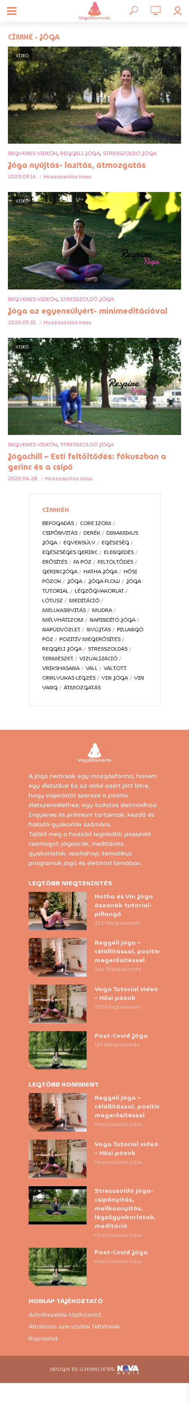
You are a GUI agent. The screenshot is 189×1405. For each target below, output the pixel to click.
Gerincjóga (59, 571)
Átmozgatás (82, 687)
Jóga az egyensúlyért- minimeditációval (87, 311)
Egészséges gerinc (70, 552)
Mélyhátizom (63, 620)
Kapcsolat (43, 1338)
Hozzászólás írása (67, 176)
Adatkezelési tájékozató (65, 1314)
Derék (92, 533)
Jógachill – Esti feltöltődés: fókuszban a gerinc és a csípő (87, 461)
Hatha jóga (100, 571)
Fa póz (82, 562)
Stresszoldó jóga (129, 153)
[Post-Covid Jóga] (58, 1050)
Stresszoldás (107, 649)
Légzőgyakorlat (99, 591)
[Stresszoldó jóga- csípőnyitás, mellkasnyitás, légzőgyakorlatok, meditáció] (58, 1205)
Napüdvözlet (61, 629)
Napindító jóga (112, 620)
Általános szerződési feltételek (74, 1326)
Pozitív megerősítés (89, 639)
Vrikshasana (61, 668)
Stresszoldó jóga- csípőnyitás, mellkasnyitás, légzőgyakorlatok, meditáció (125, 1208)
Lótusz (52, 600)
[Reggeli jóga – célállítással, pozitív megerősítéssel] (58, 957)
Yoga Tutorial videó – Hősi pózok (126, 993)
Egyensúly (79, 542)
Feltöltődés (115, 562)
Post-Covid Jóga (121, 1035)
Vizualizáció (98, 658)
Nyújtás (99, 629)
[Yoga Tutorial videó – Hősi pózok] (58, 1004)
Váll (92, 668)
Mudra (102, 610)
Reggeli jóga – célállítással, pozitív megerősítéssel (127, 951)
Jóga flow (104, 581)
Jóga (74, 581)
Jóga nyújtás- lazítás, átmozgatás (77, 165)
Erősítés (54, 562)
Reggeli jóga (80, 153)
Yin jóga (115, 678)
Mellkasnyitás (64, 610)
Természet (57, 658)
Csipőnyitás (59, 533)
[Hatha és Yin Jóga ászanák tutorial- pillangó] (58, 911)
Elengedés (119, 552)
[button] (170, 12)
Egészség (115, 542)
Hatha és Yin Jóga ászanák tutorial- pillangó (123, 905)
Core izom (95, 523)
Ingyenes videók (32, 153)
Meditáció (84, 600)
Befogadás (58, 523)
